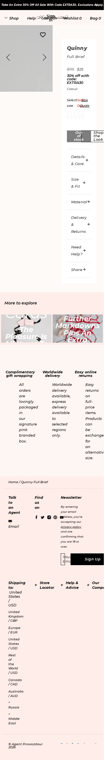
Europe (14, 630)
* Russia (13, 705)
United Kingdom (16, 616)
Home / (14, 482)
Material (79, 202)
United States (14, 643)
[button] (50, 18)
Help (31, 18)
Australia (16, 693)
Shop (14, 18)
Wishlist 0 (72, 18)
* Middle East (14, 719)
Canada (15, 682)
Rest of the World (13, 664)
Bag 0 (95, 18)
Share (76, 269)
